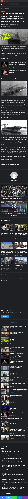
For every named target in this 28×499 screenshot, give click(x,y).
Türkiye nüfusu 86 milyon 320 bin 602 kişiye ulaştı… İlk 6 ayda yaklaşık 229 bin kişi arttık (21, 252)
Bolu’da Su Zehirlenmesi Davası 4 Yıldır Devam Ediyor (17, 372)
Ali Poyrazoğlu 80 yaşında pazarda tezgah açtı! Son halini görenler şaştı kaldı (18, 64)
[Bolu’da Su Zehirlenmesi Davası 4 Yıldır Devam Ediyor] (5, 373)
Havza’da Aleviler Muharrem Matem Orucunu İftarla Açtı (18, 390)
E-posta (3, 300)
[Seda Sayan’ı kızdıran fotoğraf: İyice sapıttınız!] (4, 72)
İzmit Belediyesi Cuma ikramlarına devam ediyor (7, 232)
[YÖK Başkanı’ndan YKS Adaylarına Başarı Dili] (5, 385)
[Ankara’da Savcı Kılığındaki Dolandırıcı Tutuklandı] (5, 368)
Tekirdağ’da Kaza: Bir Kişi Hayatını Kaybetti (11, 343)
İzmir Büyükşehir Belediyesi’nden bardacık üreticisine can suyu (7, 267)
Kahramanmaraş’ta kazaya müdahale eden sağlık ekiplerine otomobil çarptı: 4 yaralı (17, 355)
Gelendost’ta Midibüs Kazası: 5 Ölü (18, 326)
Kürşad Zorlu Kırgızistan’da (16, 395)
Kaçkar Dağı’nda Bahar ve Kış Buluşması (11, 1)
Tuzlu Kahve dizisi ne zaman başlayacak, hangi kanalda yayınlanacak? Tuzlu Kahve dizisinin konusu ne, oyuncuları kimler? (21, 235)
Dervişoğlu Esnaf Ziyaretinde (16, 401)
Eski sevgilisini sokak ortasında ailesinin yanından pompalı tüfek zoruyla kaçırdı (17, 349)
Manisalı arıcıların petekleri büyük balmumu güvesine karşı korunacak (7, 251)
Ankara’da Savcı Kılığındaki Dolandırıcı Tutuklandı (16, 367)
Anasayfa (4, 8)
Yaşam (8, 8)
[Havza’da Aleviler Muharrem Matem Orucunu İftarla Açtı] (5, 391)
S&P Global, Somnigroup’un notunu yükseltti (12, 418)
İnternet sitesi (4, 305)
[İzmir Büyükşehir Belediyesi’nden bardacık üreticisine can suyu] (7, 261)
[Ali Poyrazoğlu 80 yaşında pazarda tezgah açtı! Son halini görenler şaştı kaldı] (4, 64)
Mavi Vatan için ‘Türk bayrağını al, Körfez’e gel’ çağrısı (21, 267)
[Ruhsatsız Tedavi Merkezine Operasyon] (5, 379)
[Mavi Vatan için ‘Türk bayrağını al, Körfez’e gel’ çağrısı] (21, 261)
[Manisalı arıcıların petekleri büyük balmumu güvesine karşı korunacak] (7, 245)
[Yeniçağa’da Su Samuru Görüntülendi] (5, 408)
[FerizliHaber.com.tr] (14, 4)
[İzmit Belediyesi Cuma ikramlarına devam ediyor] (7, 227)
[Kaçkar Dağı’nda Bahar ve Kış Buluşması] (5, 339)
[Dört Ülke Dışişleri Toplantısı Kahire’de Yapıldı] (5, 334)
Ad (2, 296)
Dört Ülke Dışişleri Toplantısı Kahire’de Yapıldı (16, 333)
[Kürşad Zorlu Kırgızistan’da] (5, 397)
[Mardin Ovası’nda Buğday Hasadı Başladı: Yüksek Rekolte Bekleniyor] (5, 437)
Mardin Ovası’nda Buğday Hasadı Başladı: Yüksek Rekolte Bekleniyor (18, 436)
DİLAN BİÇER (5, 24)
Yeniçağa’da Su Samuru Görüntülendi (15, 407)
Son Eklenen (14, 322)
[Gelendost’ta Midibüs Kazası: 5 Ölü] (5, 328)
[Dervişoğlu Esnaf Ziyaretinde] (5, 402)
